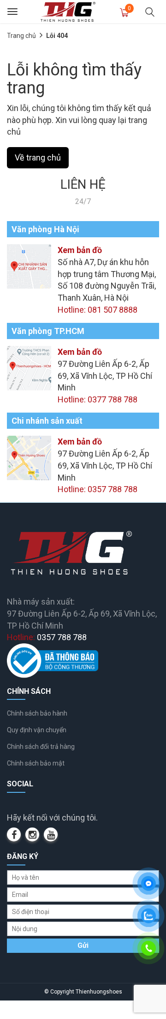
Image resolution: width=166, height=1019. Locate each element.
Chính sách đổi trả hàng (41, 746)
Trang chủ (21, 35)
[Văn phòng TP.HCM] (29, 367)
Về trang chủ (38, 157)
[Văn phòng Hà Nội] (29, 266)
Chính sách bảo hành (37, 713)
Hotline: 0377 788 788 (97, 399)
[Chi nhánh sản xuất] (29, 457)
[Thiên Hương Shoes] (68, 11)
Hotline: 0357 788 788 (97, 489)
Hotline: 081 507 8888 (97, 310)
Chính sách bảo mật (36, 763)
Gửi (83, 945)
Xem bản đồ (80, 250)
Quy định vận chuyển (36, 730)
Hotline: (47, 637)
